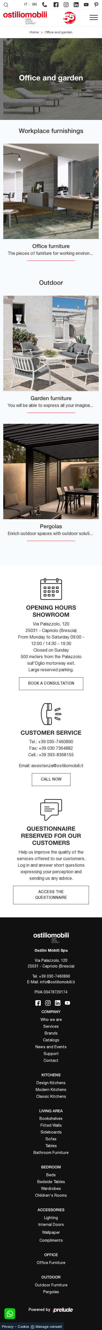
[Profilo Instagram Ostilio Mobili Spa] (66, 4)
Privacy (8, 1327)
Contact (51, 1060)
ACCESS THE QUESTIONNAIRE (51, 895)
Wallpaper (51, 1232)
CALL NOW (51, 779)
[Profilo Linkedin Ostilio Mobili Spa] (76, 4)
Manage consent (49, 1327)
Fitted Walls (51, 1125)
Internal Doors (51, 1224)
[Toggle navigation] (94, 17)
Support (51, 1053)
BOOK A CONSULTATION (51, 683)
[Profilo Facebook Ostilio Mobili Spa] (56, 4)
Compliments (51, 1240)
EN (34, 4)
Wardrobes (51, 1188)
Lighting (51, 1218)
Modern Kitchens (51, 1089)
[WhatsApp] (9, 1313)
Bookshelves (51, 1118)
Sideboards (51, 1132)
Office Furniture (51, 1263)
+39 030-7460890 (54, 976)
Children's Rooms (51, 1195)
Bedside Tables (51, 1182)
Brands (51, 1033)
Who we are (51, 1019)
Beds (51, 1175)
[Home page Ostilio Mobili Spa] (25, 17)
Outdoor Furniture (51, 1285)
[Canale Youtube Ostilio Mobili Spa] (86, 4)
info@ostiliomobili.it (57, 982)
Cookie (23, 1327)
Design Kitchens (51, 1083)
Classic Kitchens (51, 1096)
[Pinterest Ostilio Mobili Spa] (96, 4)
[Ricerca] (6, 4)
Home (34, 32)
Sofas (51, 1139)
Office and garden (58, 32)
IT (25, 4)
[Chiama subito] (44, 4)
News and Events (51, 1047)
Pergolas (51, 1292)
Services (51, 1026)
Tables (51, 1146)
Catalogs (51, 1040)
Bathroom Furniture (51, 1152)
